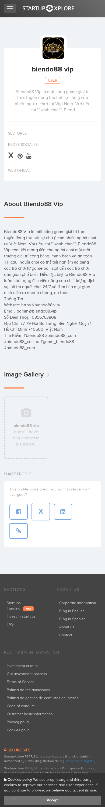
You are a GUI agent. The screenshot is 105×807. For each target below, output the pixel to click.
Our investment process (27, 674)
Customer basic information (30, 714)
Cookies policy (19, 730)
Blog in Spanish (72, 619)
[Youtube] (29, 156)
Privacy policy (18, 722)
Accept (52, 800)
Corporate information (77, 603)
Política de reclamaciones (28, 690)
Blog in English (72, 611)
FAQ (10, 624)
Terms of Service (20, 682)
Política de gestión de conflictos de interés (42, 698)
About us (66, 627)
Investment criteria (22, 666)
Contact (65, 635)
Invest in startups (21, 616)
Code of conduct (20, 706)
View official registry (80, 761)
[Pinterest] (20, 156)
